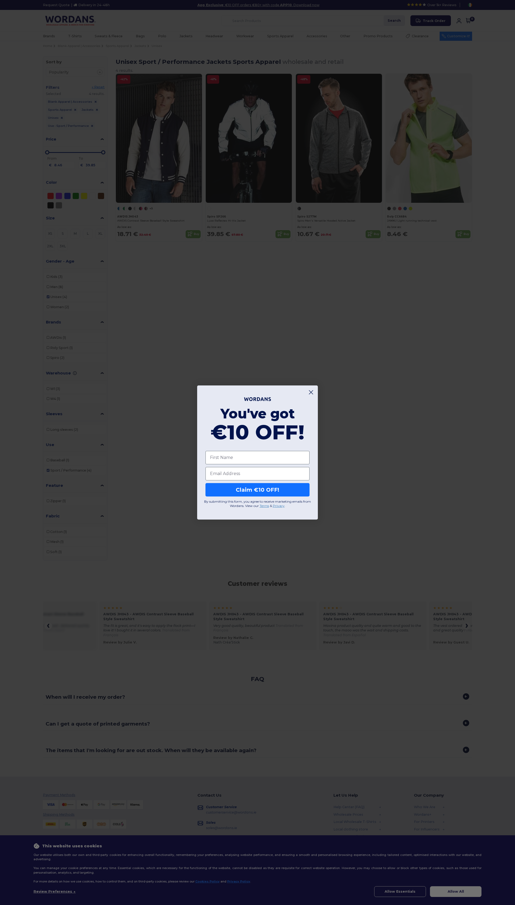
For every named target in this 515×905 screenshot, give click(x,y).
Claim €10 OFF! (257, 490)
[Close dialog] (311, 392)
